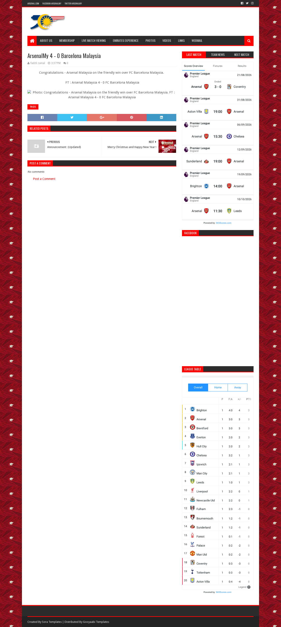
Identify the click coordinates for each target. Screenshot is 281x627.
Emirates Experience (126, 40)
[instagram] (252, 3)
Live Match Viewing (94, 40)
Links (181, 40)
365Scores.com (223, 223)
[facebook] (242, 3)
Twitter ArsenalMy (73, 3)
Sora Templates (52, 621)
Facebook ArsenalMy (51, 3)
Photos (150, 40)
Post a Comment (44, 179)
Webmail (197, 40)
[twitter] (247, 3)
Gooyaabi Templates (96, 621)
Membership (67, 40)
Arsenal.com (33, 3)
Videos (166, 40)
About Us (46, 40)
